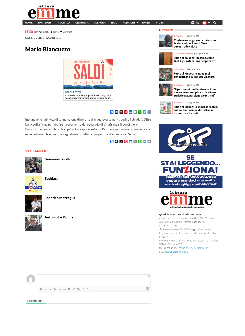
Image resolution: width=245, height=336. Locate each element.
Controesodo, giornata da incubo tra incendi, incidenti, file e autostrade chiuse (195, 43)
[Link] (78, 289)
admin (56, 32)
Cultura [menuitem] (100, 22)
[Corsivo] (46, 289)
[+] (87, 288)
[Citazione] (69, 289)
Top (30, 32)
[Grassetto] (41, 289)
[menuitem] (169, 22)
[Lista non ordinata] (64, 289)
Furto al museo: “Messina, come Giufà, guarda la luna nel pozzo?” (195, 59)
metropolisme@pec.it (176, 251)
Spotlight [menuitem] (45, 22)
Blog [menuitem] (114, 22)
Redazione (180, 36)
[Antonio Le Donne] (33, 222)
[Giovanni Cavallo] (33, 164)
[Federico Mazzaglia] (33, 203)
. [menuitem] (192, 24)
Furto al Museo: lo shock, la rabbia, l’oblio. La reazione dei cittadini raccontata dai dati (196, 110)
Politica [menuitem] (64, 22)
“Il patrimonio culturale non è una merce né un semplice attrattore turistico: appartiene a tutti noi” (195, 92)
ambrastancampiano (184, 53)
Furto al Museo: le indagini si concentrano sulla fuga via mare (194, 75)
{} (83, 288)
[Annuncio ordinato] (60, 289)
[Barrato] (55, 289)
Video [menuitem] (160, 22)
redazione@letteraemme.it (193, 247)
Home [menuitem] (29, 22)
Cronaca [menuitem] (81, 22)
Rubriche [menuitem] (129, 22)
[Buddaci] (33, 184)
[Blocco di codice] (74, 289)
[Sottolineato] (50, 289)
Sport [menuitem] (146, 22)
